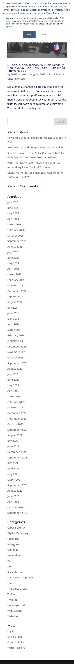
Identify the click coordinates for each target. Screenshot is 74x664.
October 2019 (15, 507)
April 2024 (13, 324)
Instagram (13, 544)
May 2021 (13, 474)
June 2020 (13, 496)
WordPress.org (16, 647)
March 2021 (14, 479)
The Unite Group (17, 588)
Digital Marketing (17, 533)
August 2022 (14, 435)
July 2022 (12, 440)
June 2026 (13, 208)
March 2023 (14, 396)
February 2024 (16, 335)
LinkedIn (12, 549)
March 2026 (14, 224)
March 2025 (14, 274)
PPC (9, 561)
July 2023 (12, 374)
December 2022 (16, 413)
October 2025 (15, 235)
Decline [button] (44, 34)
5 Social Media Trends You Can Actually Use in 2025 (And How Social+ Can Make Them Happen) (36, 67)
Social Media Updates (20, 577)
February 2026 (16, 230)
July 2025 (12, 252)
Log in (11, 631)
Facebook (13, 538)
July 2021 (12, 463)
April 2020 (13, 501)
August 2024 (14, 302)
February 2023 (16, 402)
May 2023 (13, 385)
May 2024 (13, 318)
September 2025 (17, 241)
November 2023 (16, 352)
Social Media (56, 74)
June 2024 (13, 313)
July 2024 (12, 307)
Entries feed (14, 636)
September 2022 (17, 429)
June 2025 (13, 257)
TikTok (11, 594)
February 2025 (16, 280)
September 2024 (17, 296)
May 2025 (13, 263)
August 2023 (14, 368)
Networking (14, 555)
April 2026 (13, 218)
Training (12, 599)
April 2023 (13, 391)
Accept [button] (29, 34)
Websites (12, 616)
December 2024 (16, 291)
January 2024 (15, 341)
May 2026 (13, 213)
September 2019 (17, 512)
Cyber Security (16, 527)
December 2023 (16, 346)
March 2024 (14, 329)
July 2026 (12, 202)
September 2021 (17, 457)
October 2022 (15, 424)
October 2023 (15, 357)
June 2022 (13, 446)
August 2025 (14, 246)
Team (10, 583)
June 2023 (13, 379)
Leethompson (19, 74)
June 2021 (13, 468)
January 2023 (15, 407)
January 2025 (15, 285)
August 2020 (14, 490)
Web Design (14, 610)
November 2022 (16, 418)
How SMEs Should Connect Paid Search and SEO (36, 147)
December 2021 (16, 452)
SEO (9, 566)
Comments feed (16, 642)
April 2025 (13, 268)
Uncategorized (16, 78)
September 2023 (17, 363)
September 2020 (17, 485)
